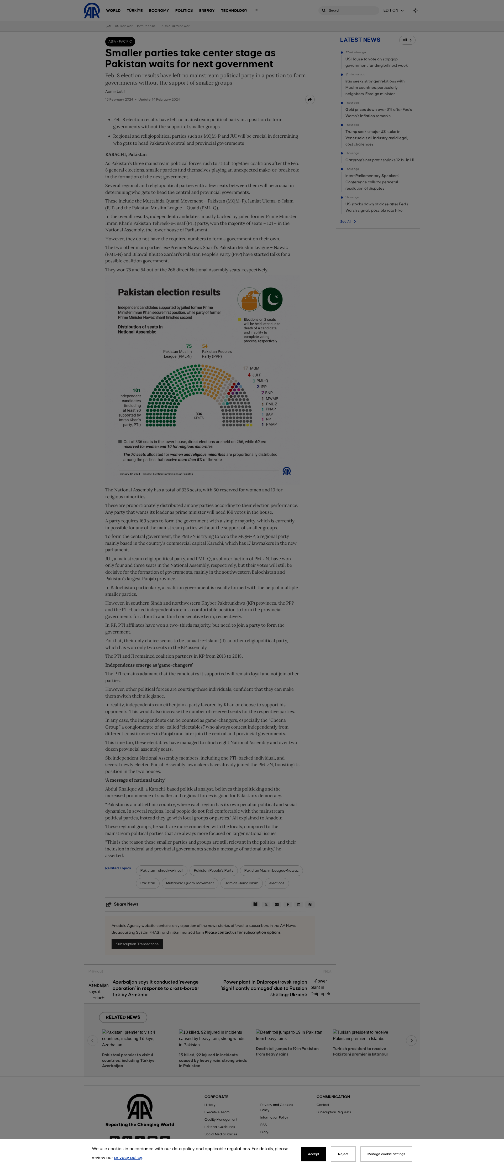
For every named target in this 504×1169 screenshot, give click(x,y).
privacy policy (128, 1158)
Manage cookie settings (386, 1154)
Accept (313, 1154)
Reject (343, 1154)
